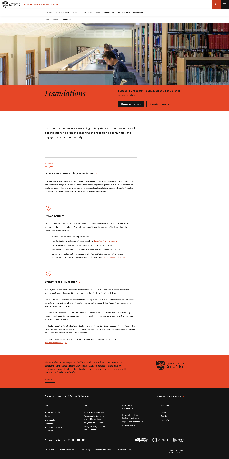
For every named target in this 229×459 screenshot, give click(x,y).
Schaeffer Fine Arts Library (105, 241)
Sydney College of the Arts (113, 257)
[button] (216, 4)
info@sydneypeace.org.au (56, 343)
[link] (51, 19)
